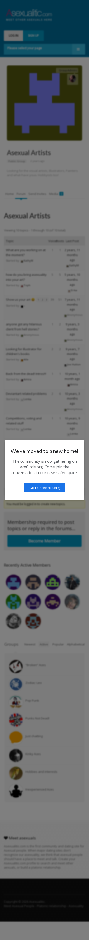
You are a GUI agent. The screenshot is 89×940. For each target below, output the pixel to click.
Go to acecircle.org (44, 487)
